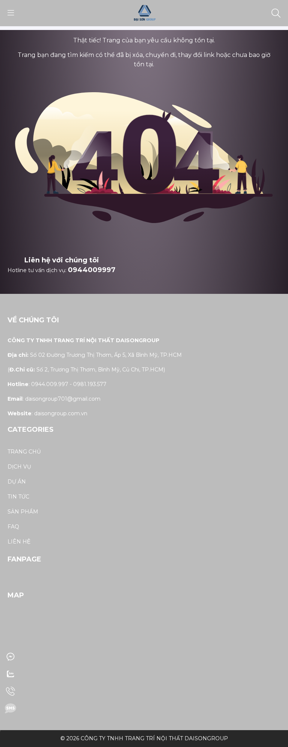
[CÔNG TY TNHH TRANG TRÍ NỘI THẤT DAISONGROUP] (143, 12)
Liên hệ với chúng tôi (61, 260)
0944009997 (92, 270)
